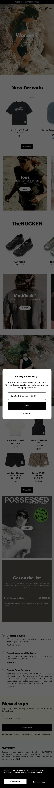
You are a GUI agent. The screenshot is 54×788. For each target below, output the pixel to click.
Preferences (39, 782)
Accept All (15, 781)
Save (27, 406)
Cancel (27, 413)
